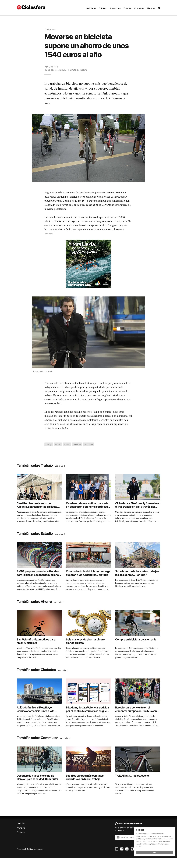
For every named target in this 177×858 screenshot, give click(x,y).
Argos (47, 192)
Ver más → (60, 466)
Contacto (20, 832)
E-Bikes (103, 8)
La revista (21, 823)
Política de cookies (35, 849)
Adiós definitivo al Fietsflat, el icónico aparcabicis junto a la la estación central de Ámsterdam (36, 711)
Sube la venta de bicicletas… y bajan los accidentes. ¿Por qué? (137, 573)
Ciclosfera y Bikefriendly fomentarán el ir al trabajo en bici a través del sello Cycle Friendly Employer (137, 507)
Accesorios (115, 8)
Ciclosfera (53, 66)
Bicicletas (91, 8)
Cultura (127, 8)
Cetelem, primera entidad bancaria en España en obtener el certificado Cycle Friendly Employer (87, 507)
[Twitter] (132, 849)
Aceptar (154, 852)
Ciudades (139, 8)
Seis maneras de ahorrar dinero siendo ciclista (85, 641)
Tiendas (151, 8)
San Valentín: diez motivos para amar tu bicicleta (36, 641)
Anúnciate (21, 828)
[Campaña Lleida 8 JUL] (88, 263)
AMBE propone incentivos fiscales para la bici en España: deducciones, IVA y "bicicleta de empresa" (39, 575)
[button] (91, 7)
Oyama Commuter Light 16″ (70, 200)
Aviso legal (21, 849)
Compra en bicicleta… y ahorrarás (135, 639)
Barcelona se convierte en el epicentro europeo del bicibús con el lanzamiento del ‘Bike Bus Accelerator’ (137, 712)
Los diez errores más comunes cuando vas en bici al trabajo (85, 777)
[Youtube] (116, 849)
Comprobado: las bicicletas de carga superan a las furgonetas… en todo (88, 573)
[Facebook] (127, 849)
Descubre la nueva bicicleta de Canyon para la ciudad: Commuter (37, 777)
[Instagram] (121, 849)
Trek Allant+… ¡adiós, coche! (132, 775)
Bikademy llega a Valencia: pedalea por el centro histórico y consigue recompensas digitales (87, 711)
